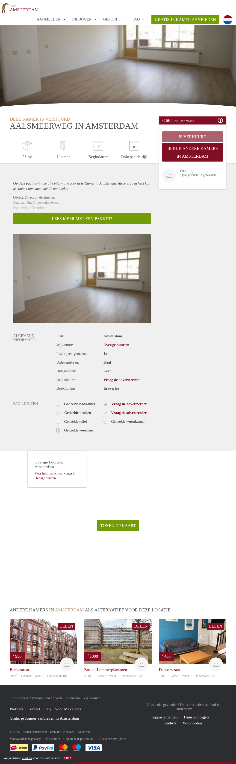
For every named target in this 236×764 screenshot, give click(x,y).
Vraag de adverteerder (121, 380)
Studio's (170, 723)
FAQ (136, 19)
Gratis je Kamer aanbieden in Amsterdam (44, 718)
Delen (66, 626)
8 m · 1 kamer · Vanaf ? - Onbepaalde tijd (187, 676)
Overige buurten (116, 345)
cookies (27, 758)
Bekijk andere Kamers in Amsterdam (192, 152)
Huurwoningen (196, 717)
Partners (16, 709)
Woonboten (192, 723)
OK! (67, 758)
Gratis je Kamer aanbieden (185, 19)
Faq (47, 709)
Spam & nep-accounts (80, 739)
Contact (33, 709)
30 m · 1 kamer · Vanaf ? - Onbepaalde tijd (39, 676)
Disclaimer (53, 739)
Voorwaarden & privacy (26, 739)
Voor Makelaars (68, 709)
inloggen (82, 19)
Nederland (84, 732)
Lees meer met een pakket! (82, 218)
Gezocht (112, 19)
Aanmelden (49, 19)
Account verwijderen (113, 739)
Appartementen (165, 717)
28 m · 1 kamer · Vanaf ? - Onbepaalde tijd (113, 676)
